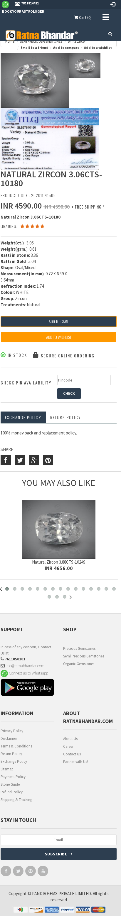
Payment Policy (13, 776)
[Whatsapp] (8, 4)
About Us (70, 738)
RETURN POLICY (65, 417)
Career (68, 746)
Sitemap (7, 769)
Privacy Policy (12, 730)
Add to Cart (58, 321)
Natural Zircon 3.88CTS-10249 (58, 562)
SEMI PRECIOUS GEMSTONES (41, 41)
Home (9, 41)
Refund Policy (12, 792)
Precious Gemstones (79, 648)
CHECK (69, 393)
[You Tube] (43, 872)
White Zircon (77, 41)
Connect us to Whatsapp (28, 672)
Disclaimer (9, 738)
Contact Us (72, 754)
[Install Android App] (27, 688)
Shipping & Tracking (16, 799)
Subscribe (56, 854)
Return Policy (11, 753)
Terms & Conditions (16, 746)
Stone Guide (10, 784)
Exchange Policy (23, 417)
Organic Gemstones (78, 663)
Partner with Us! (75, 761)
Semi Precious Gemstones (83, 656)
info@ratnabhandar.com (24, 665)
